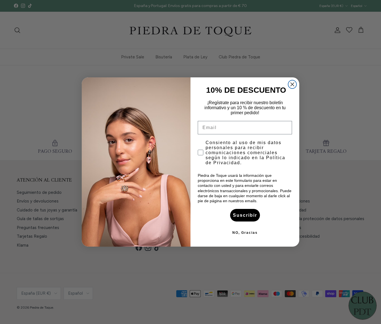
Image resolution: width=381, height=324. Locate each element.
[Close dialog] (292, 84)
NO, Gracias (245, 233)
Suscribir (245, 215)
